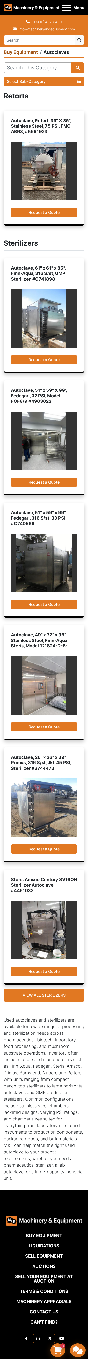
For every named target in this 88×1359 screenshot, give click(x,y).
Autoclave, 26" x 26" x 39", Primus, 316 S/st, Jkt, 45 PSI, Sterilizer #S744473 (41, 763)
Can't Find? (44, 1322)
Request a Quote (44, 212)
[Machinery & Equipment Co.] (44, 1220)
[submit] (79, 40)
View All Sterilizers (44, 995)
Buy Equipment (44, 1235)
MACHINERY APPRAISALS (44, 1301)
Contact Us (44, 1311)
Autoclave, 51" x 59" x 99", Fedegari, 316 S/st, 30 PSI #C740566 (38, 518)
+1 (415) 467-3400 (47, 22)
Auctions (44, 1266)
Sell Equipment (44, 1256)
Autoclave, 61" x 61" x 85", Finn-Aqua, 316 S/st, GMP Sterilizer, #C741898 (38, 273)
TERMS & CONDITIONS (44, 1291)
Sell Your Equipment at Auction (44, 1278)
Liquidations (44, 1245)
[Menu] (66, 8)
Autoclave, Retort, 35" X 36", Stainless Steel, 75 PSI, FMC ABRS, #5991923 (41, 126)
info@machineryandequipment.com (47, 29)
